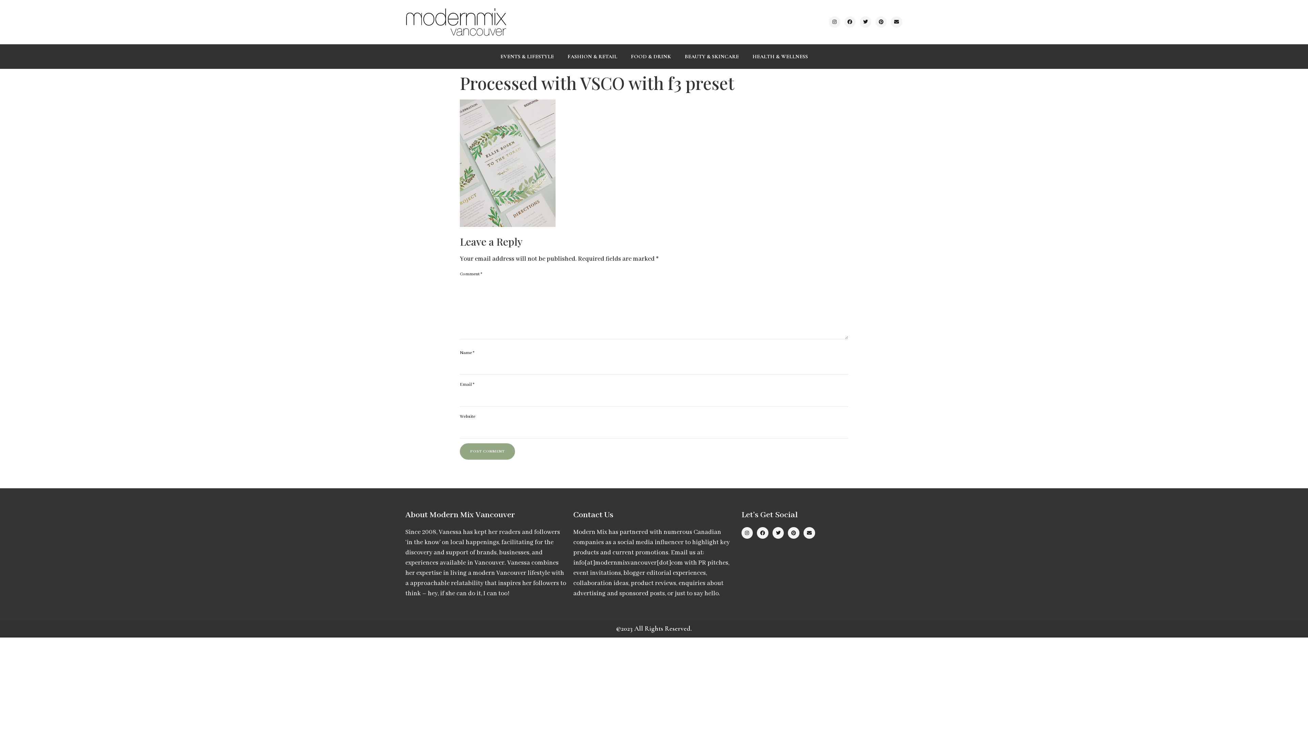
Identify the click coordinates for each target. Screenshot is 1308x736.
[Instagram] (834, 22)
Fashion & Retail (592, 56)
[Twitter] (865, 22)
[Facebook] (850, 22)
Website (467, 416)
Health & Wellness (780, 56)
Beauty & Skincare (712, 56)
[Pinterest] (881, 22)
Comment (471, 274)
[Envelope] (896, 22)
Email (467, 384)
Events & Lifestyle (527, 56)
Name (467, 353)
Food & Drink (651, 56)
